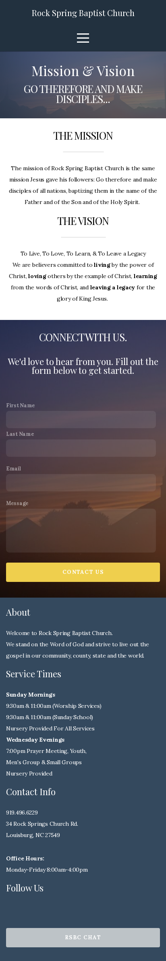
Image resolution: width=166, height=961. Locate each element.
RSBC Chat (83, 937)
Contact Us (83, 572)
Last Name (20, 434)
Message (17, 503)
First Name (20, 405)
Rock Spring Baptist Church (83, 12)
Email (13, 468)
